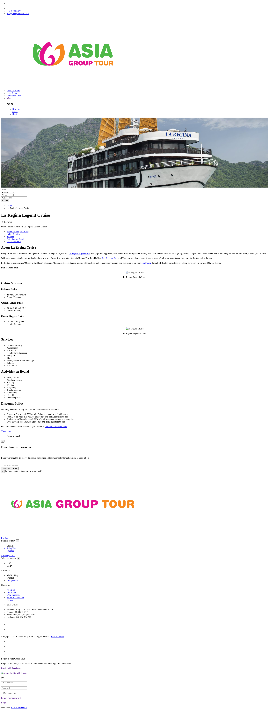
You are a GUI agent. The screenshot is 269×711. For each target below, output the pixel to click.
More (9, 98)
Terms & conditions (15, 597)
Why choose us (13, 595)
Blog (14, 114)
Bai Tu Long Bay (109, 258)
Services (10, 236)
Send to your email (10, 468)
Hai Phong (146, 263)
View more (6, 431)
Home (9, 205)
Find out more (57, 636)
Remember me (10, 693)
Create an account (19, 707)
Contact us (11, 592)
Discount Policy (14, 241)
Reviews (16, 109)
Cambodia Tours (14, 95)
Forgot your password (11, 698)
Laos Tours (12, 93)
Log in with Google (18, 673)
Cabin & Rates (13, 234)
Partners (10, 600)
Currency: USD (8, 555)
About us (11, 590)
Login (3, 702)
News (15, 111)
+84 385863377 (14, 11)
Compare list (12, 580)
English (4, 538)
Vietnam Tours (13, 90)
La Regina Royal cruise (79, 253)
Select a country (8, 541)
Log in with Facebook (11, 668)
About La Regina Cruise (17, 231)
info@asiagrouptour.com (18, 13)
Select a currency (8, 558)
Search (5, 201)
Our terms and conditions (56, 426)
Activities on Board (15, 239)
